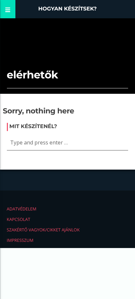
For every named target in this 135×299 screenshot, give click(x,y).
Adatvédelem (21, 209)
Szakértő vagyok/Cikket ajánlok (43, 230)
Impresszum (20, 240)
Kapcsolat (18, 219)
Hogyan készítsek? (67, 9)
